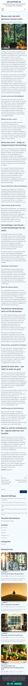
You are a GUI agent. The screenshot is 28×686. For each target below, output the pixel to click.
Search (3, 489)
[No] (26, 680)
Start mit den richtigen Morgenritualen (12, 574)
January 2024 (4, 538)
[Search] (25, 9)
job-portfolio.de (14, 2)
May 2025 (3, 532)
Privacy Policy (18, 683)
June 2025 (3, 530)
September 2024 (5, 535)
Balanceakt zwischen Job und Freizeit (12, 635)
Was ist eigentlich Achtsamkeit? (10, 604)
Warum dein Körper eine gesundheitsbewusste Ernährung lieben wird (12, 667)
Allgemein (9, 469)
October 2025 (4, 527)
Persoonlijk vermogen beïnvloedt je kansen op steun (13, 502)
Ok (8, 683)
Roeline (20, 22)
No (11, 683)
